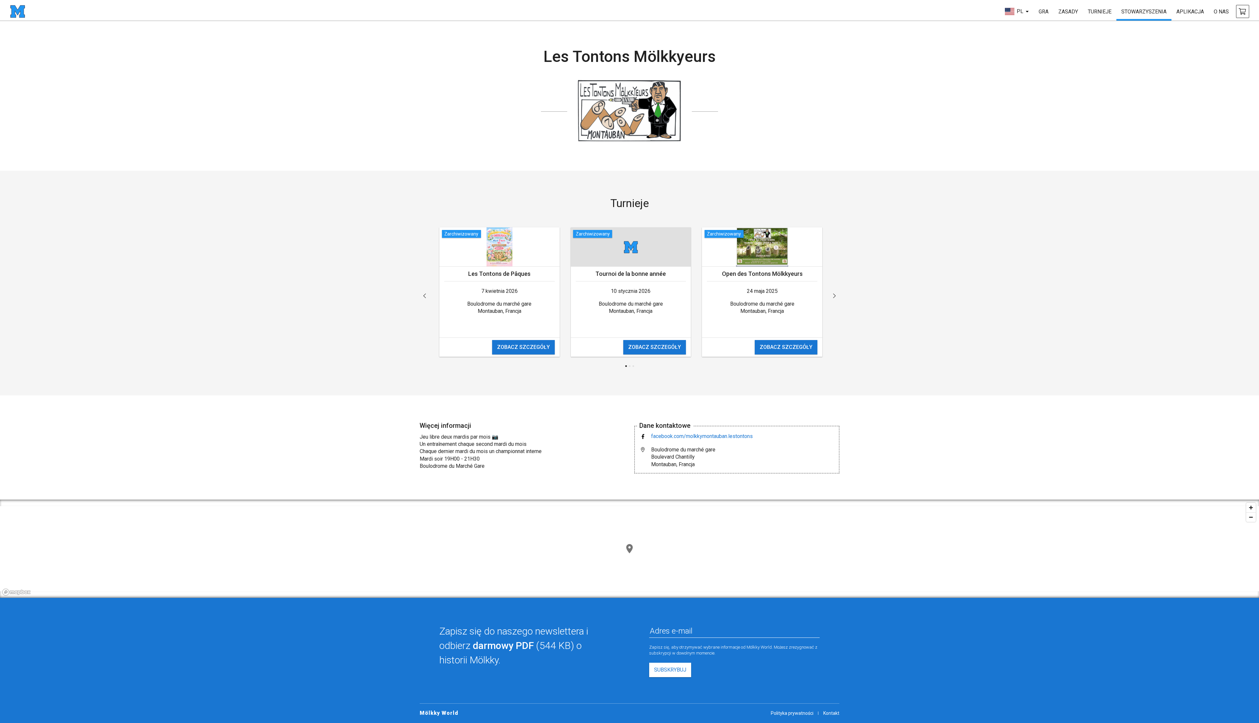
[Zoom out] (1251, 517)
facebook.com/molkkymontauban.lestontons (702, 436)
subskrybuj (670, 670)
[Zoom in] (1251, 507)
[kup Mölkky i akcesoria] (1242, 11)
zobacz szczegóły (523, 347)
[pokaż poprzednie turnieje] (425, 296)
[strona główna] (17, 11)
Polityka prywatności (792, 713)
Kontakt (831, 713)
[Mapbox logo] (16, 592)
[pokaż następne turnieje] (834, 296)
